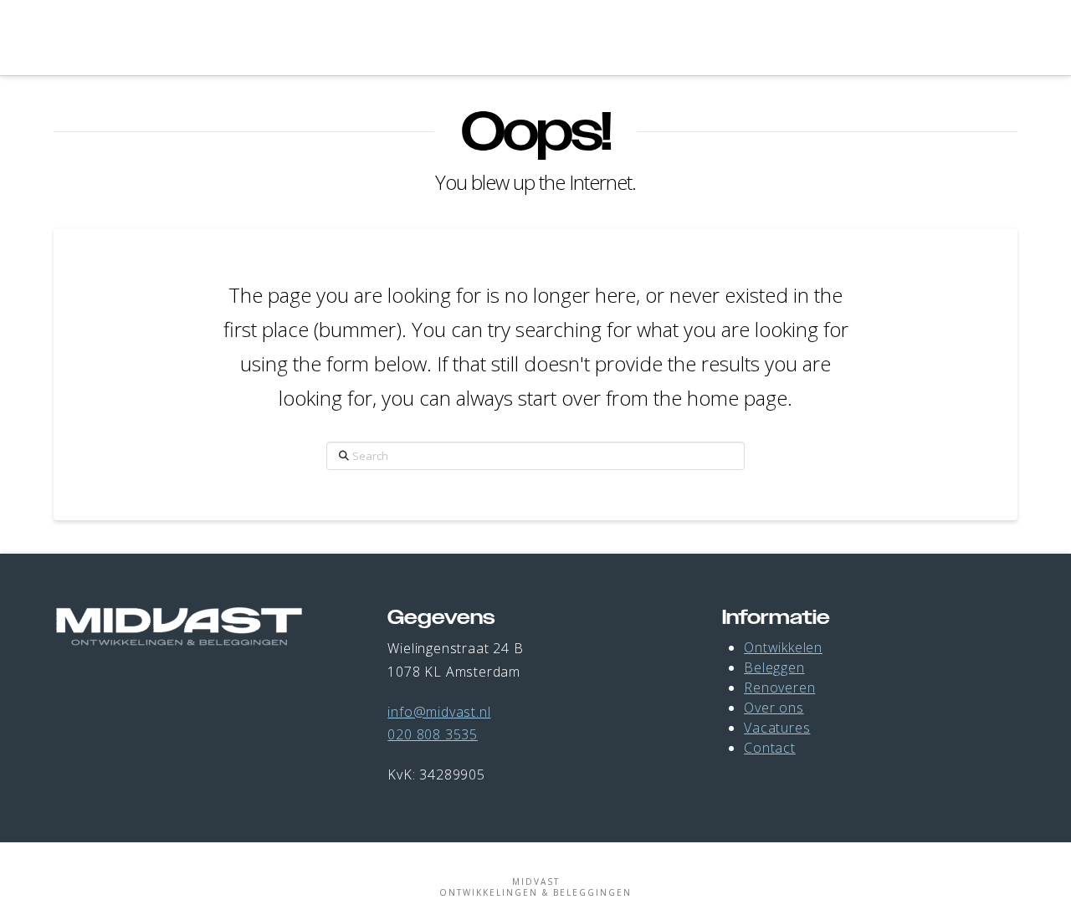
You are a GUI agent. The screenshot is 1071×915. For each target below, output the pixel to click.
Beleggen (774, 667)
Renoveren (779, 687)
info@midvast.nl (438, 712)
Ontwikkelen (783, 647)
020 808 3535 (432, 734)
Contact (770, 748)
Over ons (773, 707)
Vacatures (777, 727)
